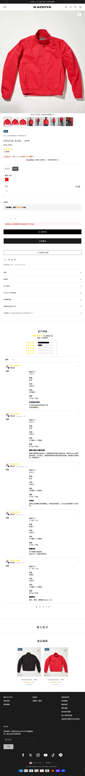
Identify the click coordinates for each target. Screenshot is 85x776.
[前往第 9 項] (69, 121)
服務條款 (64, 708)
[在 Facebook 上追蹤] (23, 755)
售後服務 (7, 704)
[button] (8, 149)
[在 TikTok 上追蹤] (53, 755)
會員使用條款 (66, 712)
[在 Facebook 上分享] (9, 260)
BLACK (7, 169)
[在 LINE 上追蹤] (61, 755)
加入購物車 (42, 232)
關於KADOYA (8, 697)
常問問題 (64, 701)
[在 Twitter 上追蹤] (31, 755)
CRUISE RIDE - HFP (29, 680)
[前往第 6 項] (46, 121)
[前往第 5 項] (38, 121)
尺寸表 (77, 186)
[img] (15, 365)
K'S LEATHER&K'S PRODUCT (15, 136)
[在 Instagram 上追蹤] (38, 755)
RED (15, 169)
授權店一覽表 (37, 701)
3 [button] (43, 607)
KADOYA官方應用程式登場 (42, 1)
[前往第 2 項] (15, 121)
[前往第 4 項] (31, 121)
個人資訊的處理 (66, 715)
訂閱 (8, 746)
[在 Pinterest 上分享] (15, 260)
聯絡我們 (64, 704)
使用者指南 (65, 697)
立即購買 (42, 241)
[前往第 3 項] (23, 121)
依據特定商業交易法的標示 (70, 719)
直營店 (34, 697)
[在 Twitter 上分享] (12, 260)
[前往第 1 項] (7, 121)
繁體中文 (49, 763)
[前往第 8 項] (62, 121)
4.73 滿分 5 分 (48, 335)
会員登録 (7, 156)
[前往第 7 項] (54, 121)
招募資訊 (7, 701)
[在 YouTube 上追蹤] (46, 755)
